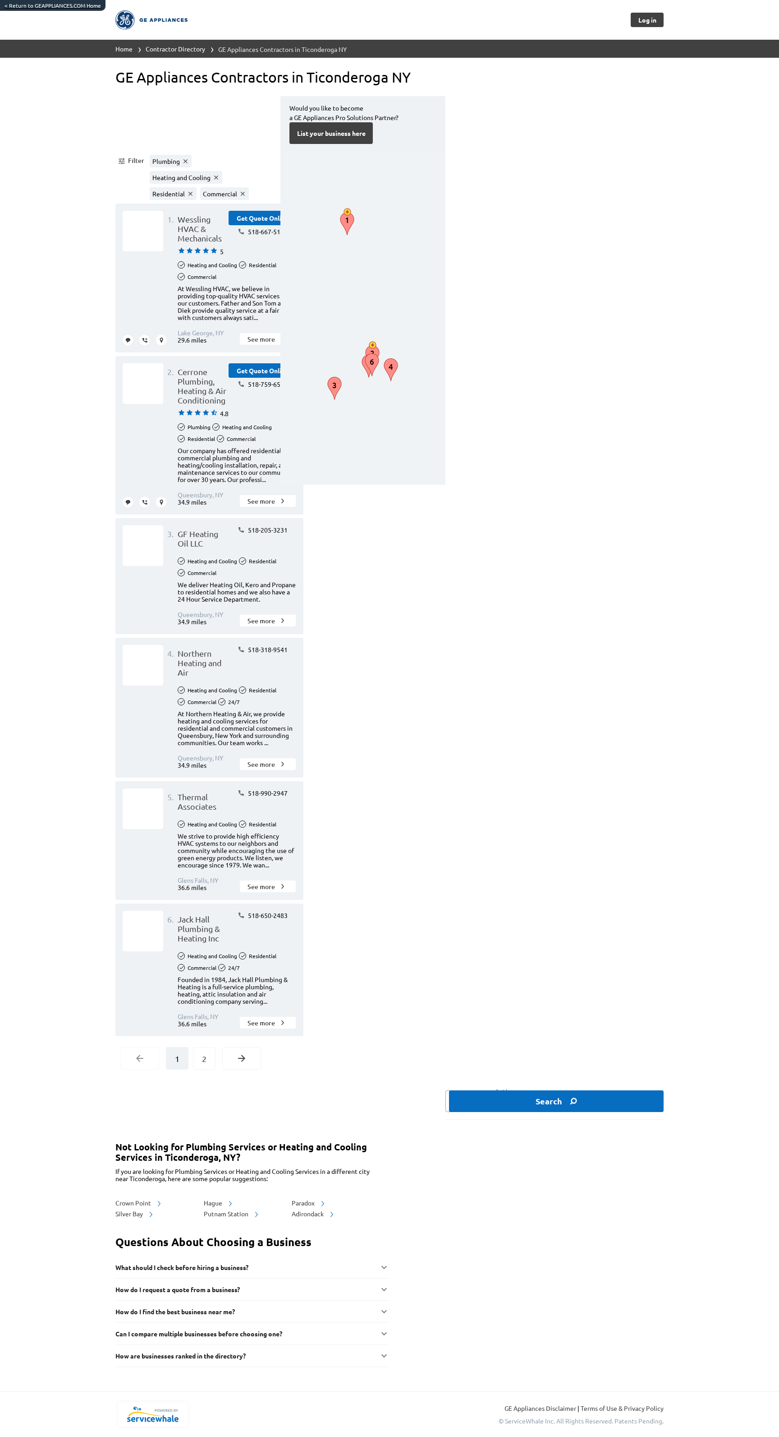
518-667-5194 (267, 231)
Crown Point (133, 1203)
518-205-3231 (267, 530)
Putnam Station (227, 1214)
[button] (130, 161)
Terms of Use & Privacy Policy (622, 1408)
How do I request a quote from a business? (177, 1289)
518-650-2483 (267, 915)
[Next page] (241, 1058)
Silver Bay (129, 1214)
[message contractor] (128, 340)
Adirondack (308, 1214)
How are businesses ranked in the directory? (180, 1356)
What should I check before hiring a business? (181, 1267)
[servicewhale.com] (152, 1414)
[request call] (144, 340)
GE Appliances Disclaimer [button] (540, 1408)
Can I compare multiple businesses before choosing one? (198, 1334)
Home (124, 49)
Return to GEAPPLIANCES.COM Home (53, 5)
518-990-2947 (267, 793)
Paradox (304, 1203)
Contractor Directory (175, 49)
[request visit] (161, 340)
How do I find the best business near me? (175, 1311)
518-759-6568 (267, 384)
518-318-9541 (267, 649)
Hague (214, 1203)
